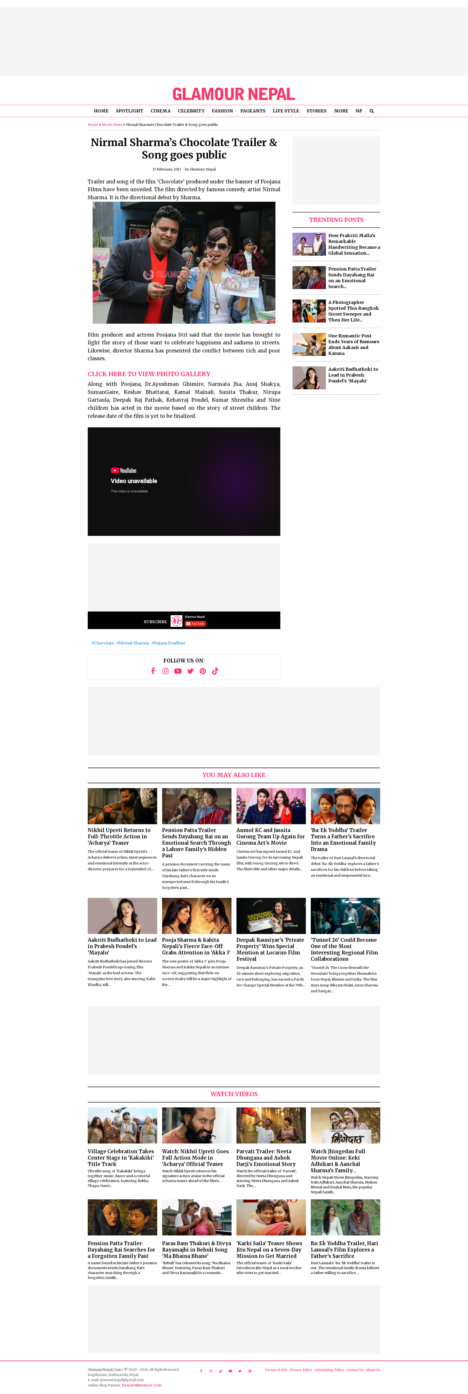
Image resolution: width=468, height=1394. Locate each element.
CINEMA (161, 111)
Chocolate (104, 643)
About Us (373, 1370)
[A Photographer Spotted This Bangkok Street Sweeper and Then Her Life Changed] (309, 311)
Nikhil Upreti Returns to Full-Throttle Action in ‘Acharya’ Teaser (119, 836)
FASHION (222, 111)
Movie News (112, 124)
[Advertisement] (234, 41)
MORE (341, 111)
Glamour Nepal (203, 169)
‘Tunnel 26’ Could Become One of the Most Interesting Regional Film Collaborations (344, 949)
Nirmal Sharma (134, 643)
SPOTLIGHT (129, 111)
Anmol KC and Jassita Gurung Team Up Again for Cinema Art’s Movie (270, 836)
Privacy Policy (301, 1370)
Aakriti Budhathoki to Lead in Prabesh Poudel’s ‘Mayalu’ (353, 375)
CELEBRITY (191, 111)
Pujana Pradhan (169, 643)
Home (93, 124)
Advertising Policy (329, 1370)
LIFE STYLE (286, 111)
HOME (101, 111)
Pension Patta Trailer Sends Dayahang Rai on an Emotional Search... (352, 277)
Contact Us (355, 1370)
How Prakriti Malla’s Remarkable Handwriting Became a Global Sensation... (354, 244)
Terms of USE (276, 1370)
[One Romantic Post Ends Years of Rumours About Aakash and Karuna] (309, 344)
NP (359, 111)
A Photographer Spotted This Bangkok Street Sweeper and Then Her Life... (353, 311)
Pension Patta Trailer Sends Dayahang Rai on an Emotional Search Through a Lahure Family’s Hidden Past (196, 843)
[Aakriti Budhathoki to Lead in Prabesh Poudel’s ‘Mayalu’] (309, 377)
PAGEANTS (252, 111)
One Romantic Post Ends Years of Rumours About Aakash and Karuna (354, 344)
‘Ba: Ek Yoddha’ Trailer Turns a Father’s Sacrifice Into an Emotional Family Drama (343, 839)
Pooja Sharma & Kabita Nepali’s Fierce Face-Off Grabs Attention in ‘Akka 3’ (196, 946)
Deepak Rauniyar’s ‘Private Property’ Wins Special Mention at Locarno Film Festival (270, 949)
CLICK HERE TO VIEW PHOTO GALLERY (149, 374)
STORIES (317, 111)
